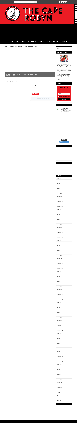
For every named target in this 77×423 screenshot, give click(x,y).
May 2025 (58, 216)
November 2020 (60, 356)
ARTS (23, 41)
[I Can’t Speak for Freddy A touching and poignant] (67, 116)
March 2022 (59, 315)
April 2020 (58, 374)
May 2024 (58, 247)
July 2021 (58, 335)
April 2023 (58, 281)
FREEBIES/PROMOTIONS (52, 41)
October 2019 (59, 387)
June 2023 (58, 276)
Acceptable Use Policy (36, 420)
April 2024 (58, 250)
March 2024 (59, 253)
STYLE (41, 41)
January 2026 (59, 196)
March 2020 (59, 377)
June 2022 (58, 307)
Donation (37, 96)
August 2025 (59, 209)
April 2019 (58, 397)
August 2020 (59, 364)
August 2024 (59, 240)
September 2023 (60, 268)
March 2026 (59, 191)
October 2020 (59, 359)
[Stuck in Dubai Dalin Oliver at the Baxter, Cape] (67, 128)
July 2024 (58, 242)
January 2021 (59, 351)
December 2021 (59, 322)
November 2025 (60, 201)
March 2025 (59, 222)
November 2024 (60, 232)
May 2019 (58, 395)
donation (48, 96)
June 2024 (58, 245)
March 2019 (59, 400)
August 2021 (59, 333)
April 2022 (58, 312)
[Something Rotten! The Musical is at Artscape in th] (60, 136)
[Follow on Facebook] (59, 2)
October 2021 (59, 328)
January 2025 (59, 227)
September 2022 (60, 299)
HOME (11, 41)
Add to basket (35, 93)
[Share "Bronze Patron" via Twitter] (40, 98)
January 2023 (59, 289)
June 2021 (58, 338)
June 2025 (58, 214)
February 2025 (59, 224)
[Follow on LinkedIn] (66, 2)
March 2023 (59, 284)
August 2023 (59, 271)
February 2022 (59, 317)
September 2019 (60, 390)
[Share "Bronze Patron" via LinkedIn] (44, 98)
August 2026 (59, 178)
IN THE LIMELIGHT (13, 75)
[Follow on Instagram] (62, 2)
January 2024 (59, 258)
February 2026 (59, 193)
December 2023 (59, 260)
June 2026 (58, 183)
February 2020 (59, 379)
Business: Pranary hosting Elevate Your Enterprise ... (21, 74)
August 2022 (59, 302)
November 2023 (60, 263)
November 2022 (60, 294)
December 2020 (59, 353)
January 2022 (59, 320)
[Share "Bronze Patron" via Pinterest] (42, 98)
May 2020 (58, 371)
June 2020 (58, 369)
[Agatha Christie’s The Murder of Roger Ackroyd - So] (60, 132)
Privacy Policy (42, 420)
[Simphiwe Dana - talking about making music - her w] (67, 124)
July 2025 (58, 211)
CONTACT (64, 41)
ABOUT (18, 41)
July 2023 (58, 273)
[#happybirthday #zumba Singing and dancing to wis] (60, 120)
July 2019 (58, 392)
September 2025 (60, 206)
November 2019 (60, 384)
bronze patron (43, 96)
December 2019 (59, 382)
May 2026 (58, 185)
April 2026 (58, 188)
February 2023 (59, 286)
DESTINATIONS (32, 41)
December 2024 (59, 229)
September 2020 (60, 361)
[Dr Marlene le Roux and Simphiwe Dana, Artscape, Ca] (60, 128)
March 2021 (59, 346)
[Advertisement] (38, 31)
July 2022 (58, 304)
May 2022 (58, 310)
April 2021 (58, 343)
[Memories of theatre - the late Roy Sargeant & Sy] (60, 124)
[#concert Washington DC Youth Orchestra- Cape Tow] (67, 136)
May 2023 (58, 278)
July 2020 (58, 366)
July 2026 (58, 180)
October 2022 (59, 297)
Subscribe (64, 99)
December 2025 (59, 198)
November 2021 (60, 325)
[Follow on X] (64, 2)
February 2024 (59, 255)
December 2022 (59, 291)
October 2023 (59, 266)
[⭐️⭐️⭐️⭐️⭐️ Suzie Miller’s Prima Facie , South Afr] (67, 120)
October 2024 (59, 235)
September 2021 (60, 330)
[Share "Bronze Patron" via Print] (48, 98)
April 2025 (58, 219)
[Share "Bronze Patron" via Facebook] (38, 98)
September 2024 (60, 237)
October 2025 (59, 204)
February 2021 (59, 348)
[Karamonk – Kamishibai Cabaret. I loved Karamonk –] (67, 132)
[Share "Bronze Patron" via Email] (46, 98)
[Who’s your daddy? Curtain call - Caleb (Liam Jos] (60, 116)
